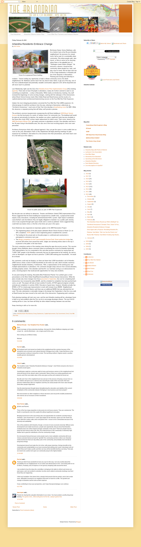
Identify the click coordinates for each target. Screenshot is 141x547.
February (90, 219)
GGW (87, 131)
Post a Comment (20, 503)
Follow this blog (106, 284)
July (88, 207)
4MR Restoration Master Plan (21, 121)
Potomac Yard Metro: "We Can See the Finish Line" (102, 232)
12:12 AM (20, 499)
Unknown (90, 274)
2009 (87, 241)
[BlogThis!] (21, 311)
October (89, 199)
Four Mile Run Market (94, 260)
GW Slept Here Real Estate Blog (96, 135)
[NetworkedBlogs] (106, 281)
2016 (87, 179)
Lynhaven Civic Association (93, 152)
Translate (112, 59)
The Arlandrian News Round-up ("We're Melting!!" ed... (103, 222)
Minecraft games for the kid (41, 497)
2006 (87, 246)
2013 (87, 186)
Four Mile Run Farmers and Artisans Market (63, 34)
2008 (87, 244)
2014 (87, 184)
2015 (87, 181)
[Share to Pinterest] (28, 311)
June (89, 209)
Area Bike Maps (90, 154)
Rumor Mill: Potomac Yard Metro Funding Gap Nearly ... (103, 235)
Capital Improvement (49, 313)
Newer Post (16, 507)
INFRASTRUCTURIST (92, 138)
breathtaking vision (60, 107)
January (89, 238)
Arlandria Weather (90, 161)
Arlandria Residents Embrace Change (98, 227)
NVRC (29, 232)
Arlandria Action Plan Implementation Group (53, 89)
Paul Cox (90, 271)
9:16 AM (19, 341)
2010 (87, 194)
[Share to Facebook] (25, 311)
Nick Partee (17, 46)
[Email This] (19, 311)
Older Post (73, 507)
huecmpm (20, 492)
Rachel (19, 347)
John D (19, 363)
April (88, 214)
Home (45, 507)
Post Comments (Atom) (27, 510)
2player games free (56, 497)
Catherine (91, 257)
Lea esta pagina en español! (93, 165)
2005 (87, 249)
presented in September (48, 279)
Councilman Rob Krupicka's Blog (96, 125)
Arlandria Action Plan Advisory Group (27, 313)
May (88, 212)
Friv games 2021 (27, 497)
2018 (87, 173)
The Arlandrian (15, 34)
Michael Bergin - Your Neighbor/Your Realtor (31, 325)
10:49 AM (20, 453)
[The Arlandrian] (98, 52)
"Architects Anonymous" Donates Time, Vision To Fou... (103, 224)
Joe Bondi (91, 263)
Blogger (78, 522)
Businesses (40, 313)
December (90, 196)
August (89, 204)
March (89, 217)
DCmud (88, 128)
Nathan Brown (92, 265)
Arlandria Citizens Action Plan (34, 34)
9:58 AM (19, 398)
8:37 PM (19, 486)
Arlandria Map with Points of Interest (96, 150)
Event (67, 313)
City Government (60, 313)
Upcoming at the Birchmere (93, 159)
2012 (87, 189)
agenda (15, 91)
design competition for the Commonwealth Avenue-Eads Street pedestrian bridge (44, 239)
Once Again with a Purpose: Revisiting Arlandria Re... (103, 229)
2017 (87, 176)
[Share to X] (23, 311)
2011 (87, 191)
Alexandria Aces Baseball (93, 156)
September (90, 201)
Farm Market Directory (92, 163)
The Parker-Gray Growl (93, 141)
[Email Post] (15, 310)
